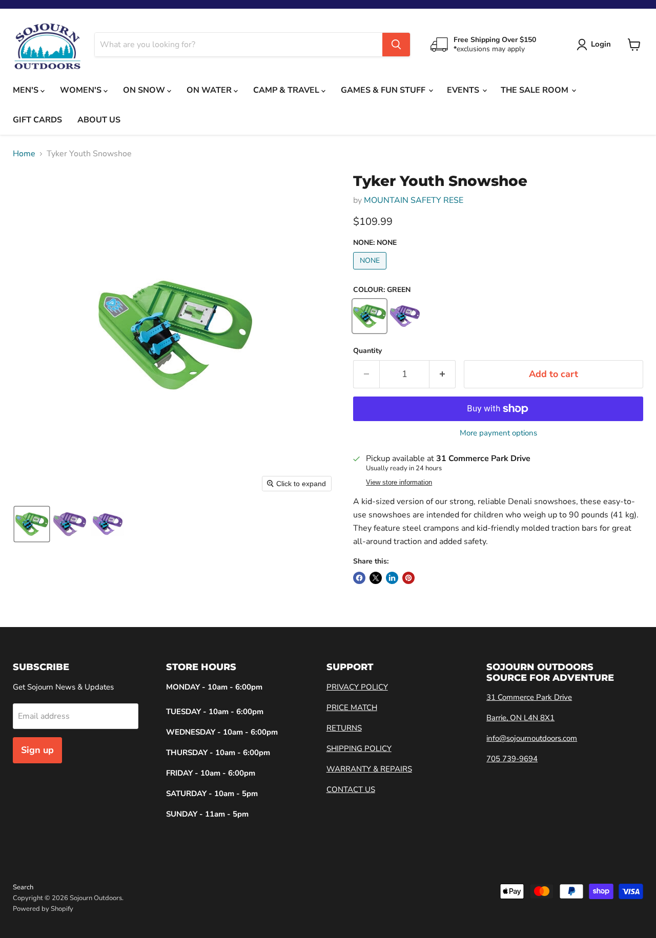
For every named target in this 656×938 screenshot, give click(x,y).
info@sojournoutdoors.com (531, 738)
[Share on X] (376, 578)
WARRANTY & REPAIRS (369, 769)
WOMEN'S (82, 90)
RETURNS (344, 728)
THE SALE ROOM (535, 90)
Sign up (37, 750)
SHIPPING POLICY (359, 748)
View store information (399, 482)
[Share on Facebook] (359, 578)
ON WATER (210, 90)
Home (24, 153)
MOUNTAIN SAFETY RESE (413, 200)
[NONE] (371, 272)
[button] (31, 524)
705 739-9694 (512, 759)
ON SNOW (145, 90)
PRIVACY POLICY (357, 687)
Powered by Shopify (43, 908)
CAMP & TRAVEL (287, 90)
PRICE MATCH (351, 707)
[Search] (396, 44)
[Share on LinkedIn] (392, 578)
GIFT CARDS (37, 120)
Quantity (367, 351)
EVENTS (464, 90)
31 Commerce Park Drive (529, 697)
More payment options (498, 433)
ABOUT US (98, 120)
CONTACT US (350, 789)
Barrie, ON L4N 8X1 (520, 718)
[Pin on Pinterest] (408, 578)
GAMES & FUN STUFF (384, 90)
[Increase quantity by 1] (442, 374)
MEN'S (26, 90)
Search (23, 887)
